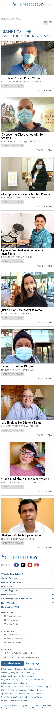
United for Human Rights (11, 697)
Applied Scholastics (9, 693)
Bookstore (6, 586)
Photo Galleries (13, 620)
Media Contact (12, 624)
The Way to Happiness (17, 690)
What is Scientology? (12, 573)
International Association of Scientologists (18, 686)
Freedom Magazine (44, 686)
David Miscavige (28, 676)
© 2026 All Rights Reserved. (26, 705)
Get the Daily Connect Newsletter (21, 653)
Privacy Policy (6, 708)
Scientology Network (32, 669)
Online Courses (9, 578)
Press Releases (13, 616)
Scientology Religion (9, 672)
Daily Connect (8, 594)
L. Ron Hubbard (7, 669)
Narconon (41, 690)
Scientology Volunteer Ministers (14, 683)
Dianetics (18, 669)
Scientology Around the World (17, 598)
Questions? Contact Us (16, 634)
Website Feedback (14, 638)
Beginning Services (11, 582)
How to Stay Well (10, 607)
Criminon (31, 690)
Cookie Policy (19, 708)
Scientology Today (11, 590)
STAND (4, 690)
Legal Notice (42, 708)
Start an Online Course (35, 679)
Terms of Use (31, 708)
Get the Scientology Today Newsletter (23, 657)
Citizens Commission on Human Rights (16, 700)
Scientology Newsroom (10, 676)
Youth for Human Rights (32, 697)
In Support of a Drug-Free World (31, 693)
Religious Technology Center (12, 679)
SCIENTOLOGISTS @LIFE (12, 85)
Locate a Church (13, 642)
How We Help (8, 602)
